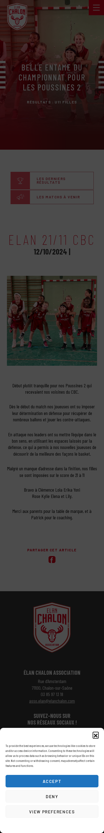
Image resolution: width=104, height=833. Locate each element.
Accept (52, 781)
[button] (95, 735)
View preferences (52, 811)
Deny (52, 796)
